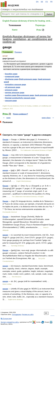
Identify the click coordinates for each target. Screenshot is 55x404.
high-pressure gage (28, 79)
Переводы (40, 25)
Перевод (18, 52)
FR (51, 2)
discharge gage (12, 79)
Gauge (5, 139)
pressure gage (11, 90)
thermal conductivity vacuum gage (20, 98)
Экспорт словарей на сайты (10, 322)
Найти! (49, 14)
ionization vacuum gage (15, 84)
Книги (14, 30)
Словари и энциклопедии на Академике (22, 9)
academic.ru (10, 4)
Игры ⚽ (40, 30)
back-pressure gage (43, 95)
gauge (5, 170)
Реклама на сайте (28, 314)
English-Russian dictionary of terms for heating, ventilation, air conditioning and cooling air (27, 21)
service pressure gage (14, 92)
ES (47, 2)
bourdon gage (11, 74)
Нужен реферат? (20, 114)
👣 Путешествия (6, 318)
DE (42, 2)
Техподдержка (16, 314)
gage (8, 118)
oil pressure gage (12, 87)
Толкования (15, 25)
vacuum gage (11, 101)
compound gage (12, 76)
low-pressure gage (26, 95)
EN (37, 2)
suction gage (10, 95)
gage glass (46, 118)
